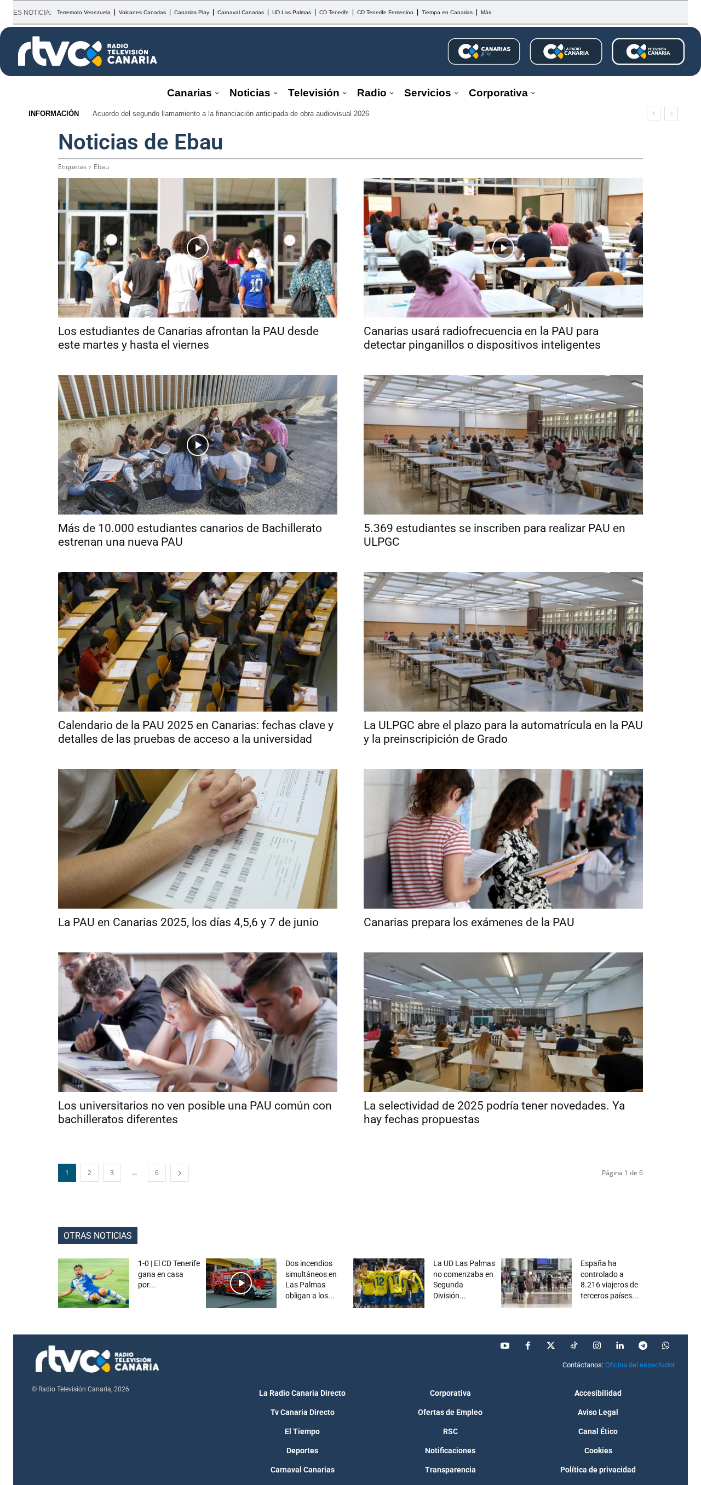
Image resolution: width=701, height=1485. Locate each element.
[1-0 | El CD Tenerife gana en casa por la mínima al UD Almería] (93, 1283)
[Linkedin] (620, 1346)
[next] (671, 113)
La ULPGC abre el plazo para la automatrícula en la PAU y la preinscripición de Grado (503, 732)
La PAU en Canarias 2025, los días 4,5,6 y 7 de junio (188, 922)
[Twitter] (551, 1346)
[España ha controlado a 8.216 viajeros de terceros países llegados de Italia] (536, 1283)
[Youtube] (505, 1346)
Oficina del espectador (640, 1365)
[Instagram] (597, 1346)
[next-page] (179, 1173)
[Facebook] (528, 1346)
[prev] (653, 113)
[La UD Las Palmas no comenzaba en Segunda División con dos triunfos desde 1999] (388, 1283)
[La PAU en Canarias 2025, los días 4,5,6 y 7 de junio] (197, 839)
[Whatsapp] (666, 1346)
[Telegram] (643, 1346)
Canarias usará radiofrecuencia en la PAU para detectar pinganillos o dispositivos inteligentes (482, 338)
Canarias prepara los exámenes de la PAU (469, 922)
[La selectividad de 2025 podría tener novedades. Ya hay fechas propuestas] (503, 1022)
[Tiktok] (574, 1346)
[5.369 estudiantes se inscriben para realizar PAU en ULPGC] (503, 445)
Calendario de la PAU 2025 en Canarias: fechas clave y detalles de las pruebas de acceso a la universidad (196, 732)
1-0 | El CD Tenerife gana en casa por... (169, 1274)
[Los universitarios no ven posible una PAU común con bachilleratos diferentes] (197, 1022)
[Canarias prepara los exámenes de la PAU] (503, 839)
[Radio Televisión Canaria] (87, 51)
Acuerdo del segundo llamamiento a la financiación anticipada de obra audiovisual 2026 (231, 113)
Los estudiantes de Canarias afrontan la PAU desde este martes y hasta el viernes (188, 338)
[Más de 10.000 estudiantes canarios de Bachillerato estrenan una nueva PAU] (197, 445)
